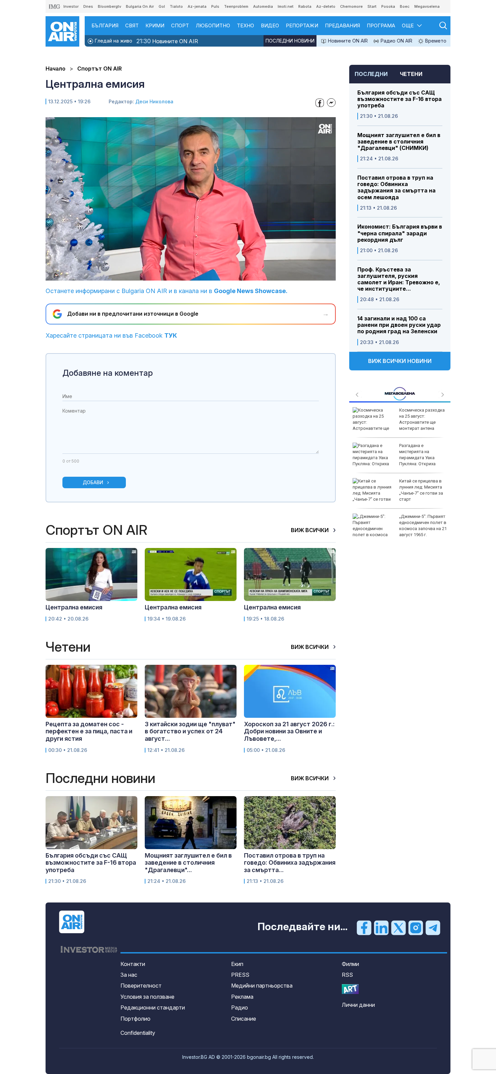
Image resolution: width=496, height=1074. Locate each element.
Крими (154, 25)
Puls (215, 6)
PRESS (240, 974)
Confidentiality (137, 1032)
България (104, 25)
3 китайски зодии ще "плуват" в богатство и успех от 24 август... (190, 731)
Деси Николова (154, 101)
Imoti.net (286, 6)
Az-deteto (325, 6)
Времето (435, 41)
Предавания (342, 25)
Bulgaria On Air (140, 6)
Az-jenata (197, 6)
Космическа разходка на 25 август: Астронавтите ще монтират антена (422, 419)
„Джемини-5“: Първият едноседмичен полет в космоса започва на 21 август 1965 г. (423, 526)
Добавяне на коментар (107, 373)
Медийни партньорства (262, 985)
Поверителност (141, 985)
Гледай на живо (112, 41)
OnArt (350, 989)
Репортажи (302, 25)
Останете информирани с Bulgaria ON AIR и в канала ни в (166, 290)
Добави (93, 482)
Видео (270, 25)
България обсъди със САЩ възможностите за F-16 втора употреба (399, 99)
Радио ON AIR (395, 41)
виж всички (310, 530)
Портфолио (135, 1018)
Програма (381, 25)
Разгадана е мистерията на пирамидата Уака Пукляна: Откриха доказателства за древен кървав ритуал (395, 458)
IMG (54, 6)
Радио (239, 1007)
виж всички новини (400, 361)
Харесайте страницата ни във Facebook (111, 335)
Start (372, 6)
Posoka (388, 6)
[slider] (175, 274)
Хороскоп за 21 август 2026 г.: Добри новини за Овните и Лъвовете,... (289, 731)
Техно (245, 25)
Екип (237, 964)
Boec (405, 6)
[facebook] (364, 927)
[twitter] (398, 927)
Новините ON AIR (167, 41)
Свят (132, 25)
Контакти (132, 964)
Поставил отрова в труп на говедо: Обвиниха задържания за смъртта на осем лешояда (396, 188)
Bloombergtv (109, 6)
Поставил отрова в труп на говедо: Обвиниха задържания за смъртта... (289, 862)
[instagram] (415, 927)
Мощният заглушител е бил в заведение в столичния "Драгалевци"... (188, 862)
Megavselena (427, 6)
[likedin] (381, 927)
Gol (162, 6)
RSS (347, 974)
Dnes (88, 6)
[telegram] (432, 927)
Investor (71, 6)
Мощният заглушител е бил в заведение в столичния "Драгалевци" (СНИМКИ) (398, 141)
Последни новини (290, 41)
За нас (128, 974)
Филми (350, 964)
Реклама (242, 996)
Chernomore (351, 6)
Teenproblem (236, 6)
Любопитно (213, 25)
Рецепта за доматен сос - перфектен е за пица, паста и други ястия (89, 731)
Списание (243, 1018)
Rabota (304, 6)
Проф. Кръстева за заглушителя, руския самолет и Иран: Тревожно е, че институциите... (398, 279)
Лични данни (358, 1004)
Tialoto (176, 6)
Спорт (180, 25)
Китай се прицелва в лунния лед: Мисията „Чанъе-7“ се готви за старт (421, 490)
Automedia (263, 6)
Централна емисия (74, 607)
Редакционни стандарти (152, 1007)
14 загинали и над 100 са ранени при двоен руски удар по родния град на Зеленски (399, 325)
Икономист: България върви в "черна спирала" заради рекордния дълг (399, 233)
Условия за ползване (147, 996)
